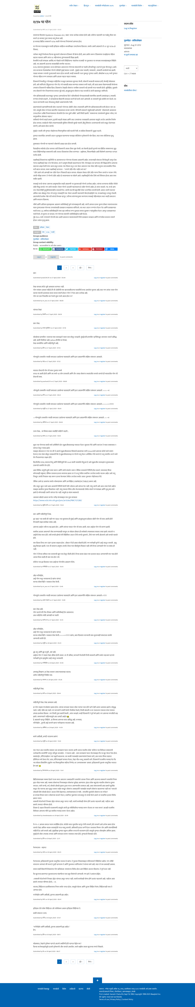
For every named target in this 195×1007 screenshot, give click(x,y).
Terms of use (104, 999)
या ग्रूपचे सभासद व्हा (131, 54)
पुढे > (80, 267)
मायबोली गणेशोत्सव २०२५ (104, 5)
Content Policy (127, 999)
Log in (39, 257)
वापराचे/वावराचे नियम (106, 991)
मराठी (52, 232)
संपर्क (133, 991)
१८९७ (47, 232)
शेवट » (90, 267)
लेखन (47, 227)
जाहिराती (72, 989)
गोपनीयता (118, 991)
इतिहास (42, 227)
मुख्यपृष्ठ (42, 16)
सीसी (88, 989)
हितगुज (86, 5)
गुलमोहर (122, 5)
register (53, 257)
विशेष (64, 989)
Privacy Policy (115, 999)
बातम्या (81, 989)
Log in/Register (130, 28)
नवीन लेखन (73, 5)
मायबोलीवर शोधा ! (130, 90)
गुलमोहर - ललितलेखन (41, 239)
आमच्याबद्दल (126, 991)
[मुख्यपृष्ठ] (37, 8)
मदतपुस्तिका (152, 5)
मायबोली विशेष (136, 5)
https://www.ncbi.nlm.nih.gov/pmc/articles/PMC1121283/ (57, 500)
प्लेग (43, 232)
